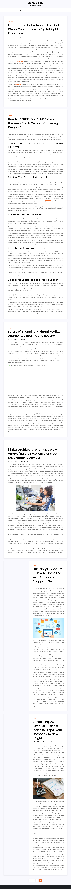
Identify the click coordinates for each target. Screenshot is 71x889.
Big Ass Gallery (35, 2)
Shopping (18, 10)
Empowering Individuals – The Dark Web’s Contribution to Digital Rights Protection (34, 29)
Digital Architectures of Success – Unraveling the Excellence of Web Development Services (32, 453)
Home (6, 10)
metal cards (48, 200)
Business (10, 446)
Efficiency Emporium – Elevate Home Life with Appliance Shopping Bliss (47, 575)
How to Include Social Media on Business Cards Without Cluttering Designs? (33, 123)
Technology (11, 21)
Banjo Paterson (13, 37)
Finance (12, 10)
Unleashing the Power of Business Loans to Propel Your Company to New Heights (47, 730)
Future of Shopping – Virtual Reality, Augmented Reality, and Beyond (34, 334)
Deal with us (26, 10)
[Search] (65, 10)
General (10, 115)
